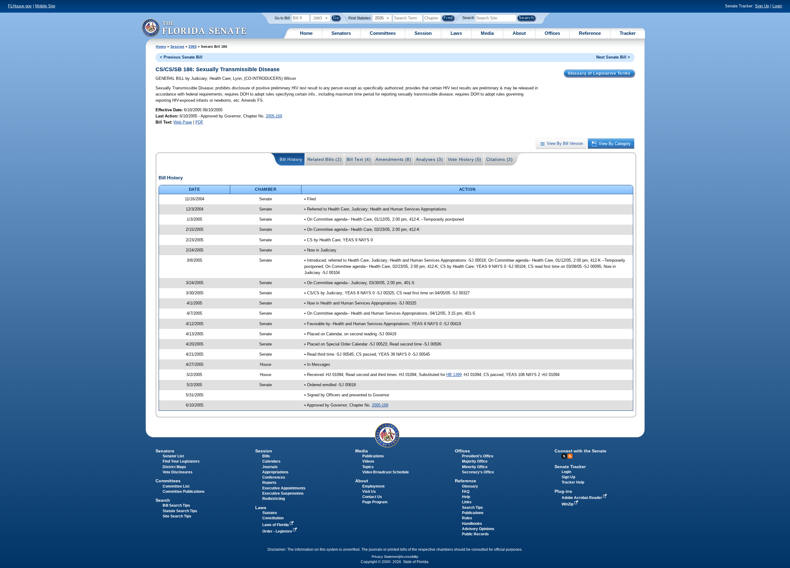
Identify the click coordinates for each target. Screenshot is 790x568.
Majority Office (475, 461)
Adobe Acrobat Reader (582, 498)
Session (423, 33)
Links (467, 502)
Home (306, 33)
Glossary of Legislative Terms (599, 73)
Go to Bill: (283, 18)
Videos (368, 461)
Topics (368, 467)
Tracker (628, 33)
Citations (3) (499, 159)
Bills (266, 456)
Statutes (269, 513)
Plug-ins (563, 491)
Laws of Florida (276, 525)
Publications (373, 456)
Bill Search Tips (176, 505)
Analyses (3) (429, 159)
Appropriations (275, 472)
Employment (373, 486)
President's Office (477, 456)
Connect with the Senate (580, 450)
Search (468, 18)
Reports (269, 482)
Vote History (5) (464, 159)
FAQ (465, 491)
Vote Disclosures (178, 472)
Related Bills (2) (324, 159)
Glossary (470, 486)
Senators (341, 33)
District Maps (174, 467)
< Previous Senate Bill (181, 57)
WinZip (568, 504)
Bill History (291, 159)
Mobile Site (45, 6)
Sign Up (762, 6)
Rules (467, 518)
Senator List (173, 456)
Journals (270, 467)
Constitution (273, 518)
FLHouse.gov (20, 6)
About (519, 33)
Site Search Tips (177, 516)
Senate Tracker (570, 466)
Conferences (273, 477)
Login (777, 6)
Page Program (375, 502)
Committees (383, 33)
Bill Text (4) (359, 159)
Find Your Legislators (181, 461)
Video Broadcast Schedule (385, 472)
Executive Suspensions (283, 493)
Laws (456, 33)
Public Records (475, 534)
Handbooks (472, 523)
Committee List (176, 486)
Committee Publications (184, 491)
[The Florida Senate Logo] (194, 27)
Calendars (271, 461)
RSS (570, 456)
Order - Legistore (277, 531)
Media (487, 33)
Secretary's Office (478, 472)
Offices (552, 33)
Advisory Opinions (478, 529)
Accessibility (409, 556)
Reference (590, 33)
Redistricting (273, 499)
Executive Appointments (284, 488)
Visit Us (369, 491)
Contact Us (372, 497)
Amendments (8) (393, 159)
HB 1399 (454, 374)
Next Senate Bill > (613, 57)
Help (466, 497)
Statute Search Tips (180, 511)
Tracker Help (573, 482)
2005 (193, 46)
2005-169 (274, 116)
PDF (199, 122)
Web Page (182, 122)
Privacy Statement (385, 556)
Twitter (564, 456)
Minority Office (475, 467)
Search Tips (472, 507)
